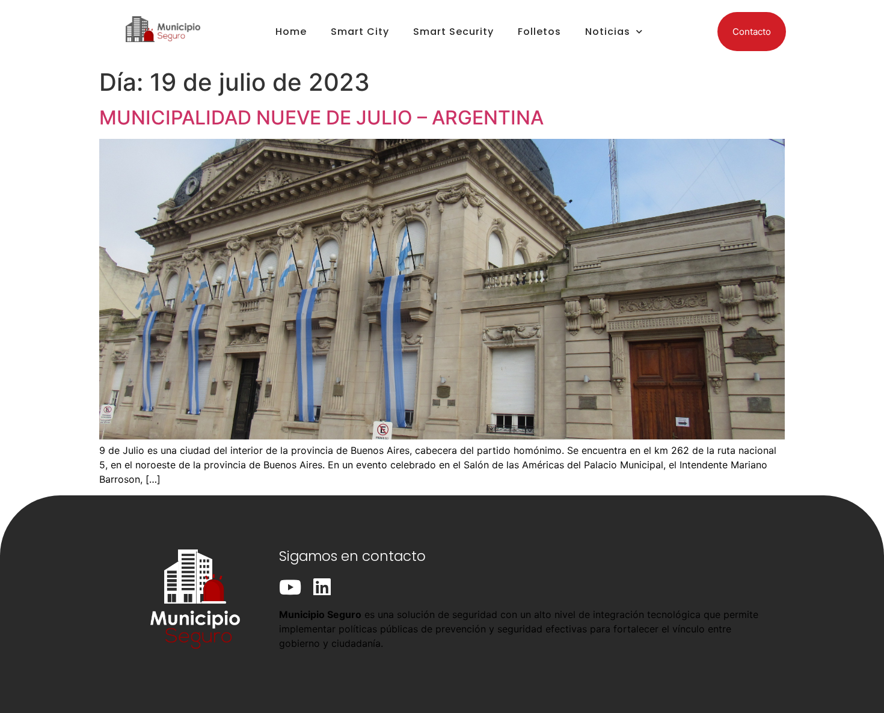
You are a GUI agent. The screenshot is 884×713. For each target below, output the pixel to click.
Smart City (360, 31)
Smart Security (453, 31)
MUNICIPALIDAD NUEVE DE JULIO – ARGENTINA (321, 117)
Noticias (607, 31)
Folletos (539, 31)
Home (291, 31)
